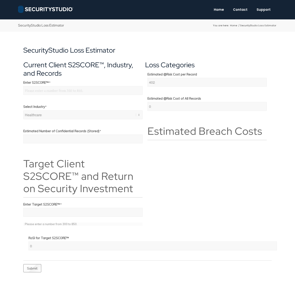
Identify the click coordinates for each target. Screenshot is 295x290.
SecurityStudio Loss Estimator (41, 25)
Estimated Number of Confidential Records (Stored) (62, 131)
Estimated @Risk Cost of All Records (174, 98)
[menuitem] (219, 9)
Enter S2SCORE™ (37, 82)
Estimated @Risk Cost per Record (172, 74)
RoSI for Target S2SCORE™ (49, 238)
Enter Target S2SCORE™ (42, 204)
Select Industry (35, 107)
